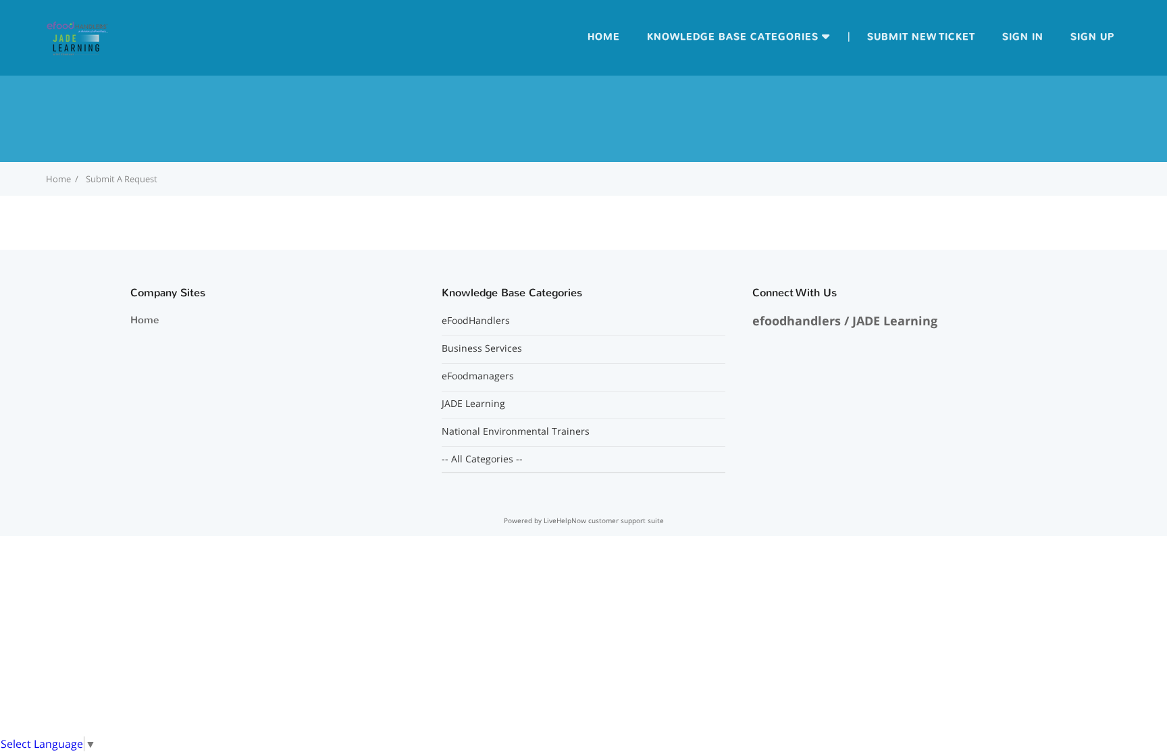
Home (604, 36)
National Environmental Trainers (516, 431)
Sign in (1022, 36)
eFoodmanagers (478, 376)
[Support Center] (77, 36)
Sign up (1092, 36)
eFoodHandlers (476, 320)
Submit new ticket (921, 36)
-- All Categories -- (482, 459)
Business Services (482, 348)
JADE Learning (473, 403)
